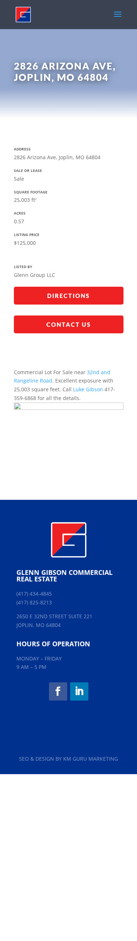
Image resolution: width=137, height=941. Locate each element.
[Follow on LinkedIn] (79, 691)
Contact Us (68, 324)
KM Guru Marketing (90, 758)
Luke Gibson (88, 389)
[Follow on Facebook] (58, 691)
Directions (68, 295)
